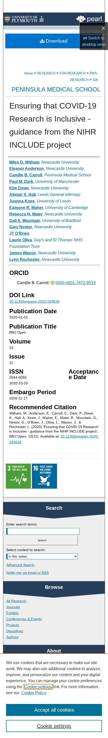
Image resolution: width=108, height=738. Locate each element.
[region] (54, 695)
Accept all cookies (54, 710)
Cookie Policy (33, 693)
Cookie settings (38, 687)
